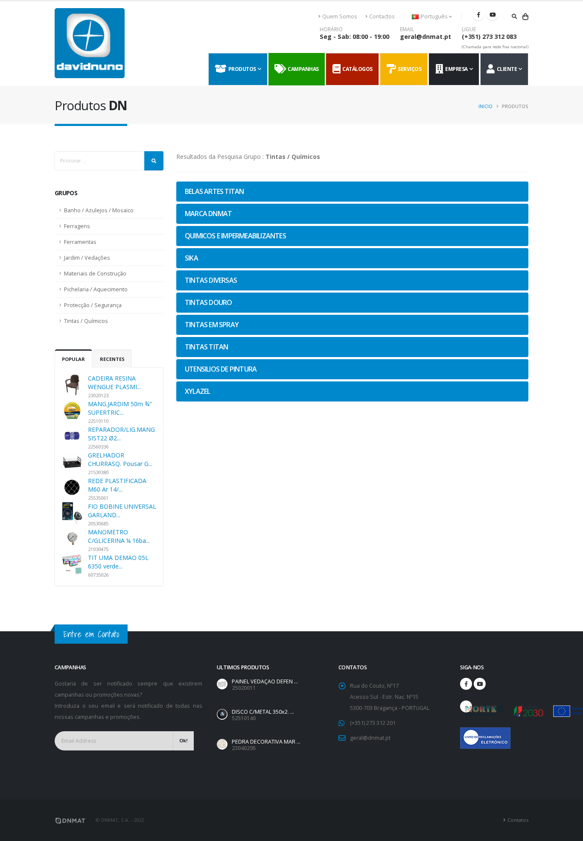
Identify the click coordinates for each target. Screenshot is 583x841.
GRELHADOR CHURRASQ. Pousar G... (120, 459)
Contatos (517, 820)
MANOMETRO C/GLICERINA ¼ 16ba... (119, 536)
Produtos (241, 69)
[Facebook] (478, 15)
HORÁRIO (331, 29)
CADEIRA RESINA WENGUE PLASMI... (114, 382)
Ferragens (77, 226)
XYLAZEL (197, 391)
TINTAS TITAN (206, 347)
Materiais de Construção (95, 273)
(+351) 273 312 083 (489, 36)
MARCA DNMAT (208, 213)
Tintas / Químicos (86, 321)
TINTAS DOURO (208, 302)
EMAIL (407, 29)
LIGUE (469, 29)
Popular (73, 359)
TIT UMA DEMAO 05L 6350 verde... (118, 562)
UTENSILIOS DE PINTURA (221, 369)
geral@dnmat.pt (425, 36)
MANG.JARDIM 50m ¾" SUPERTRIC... (120, 408)
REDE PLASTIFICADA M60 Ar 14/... (117, 485)
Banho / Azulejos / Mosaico (99, 210)
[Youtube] (492, 15)
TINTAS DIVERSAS (211, 280)
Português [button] (434, 16)
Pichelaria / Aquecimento (96, 289)
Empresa (455, 69)
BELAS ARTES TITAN (214, 191)
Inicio (485, 106)
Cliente (506, 69)
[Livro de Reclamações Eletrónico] (466, 733)
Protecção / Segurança (93, 305)
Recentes (112, 359)
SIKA (191, 258)
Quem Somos (339, 16)
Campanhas (302, 69)
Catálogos (356, 69)
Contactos (382, 16)
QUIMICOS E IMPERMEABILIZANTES (235, 235)
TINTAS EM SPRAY (212, 324)
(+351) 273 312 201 (373, 723)
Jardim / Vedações (87, 257)
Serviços (408, 69)
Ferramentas (80, 242)
